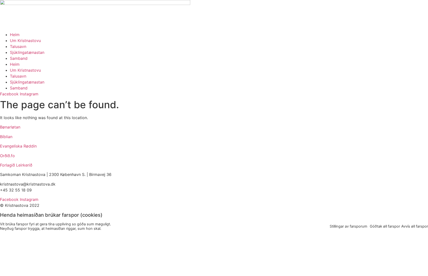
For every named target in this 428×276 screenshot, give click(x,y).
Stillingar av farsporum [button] (348, 226)
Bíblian (6, 136)
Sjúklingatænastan (27, 52)
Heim (15, 34)
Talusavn (18, 46)
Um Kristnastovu (25, 40)
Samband (18, 58)
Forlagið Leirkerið (16, 165)
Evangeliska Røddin (18, 146)
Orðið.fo (7, 155)
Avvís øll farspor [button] (414, 226)
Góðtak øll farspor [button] (385, 226)
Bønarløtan (10, 127)
